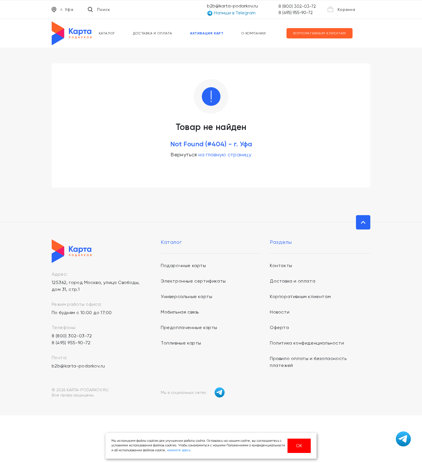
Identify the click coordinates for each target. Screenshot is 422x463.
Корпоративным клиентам (319, 33)
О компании (253, 33)
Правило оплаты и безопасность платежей (308, 362)
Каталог (107, 33)
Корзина (346, 9)
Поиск (103, 9)
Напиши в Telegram (234, 12)
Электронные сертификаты (193, 281)
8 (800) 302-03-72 (297, 6)
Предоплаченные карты (189, 327)
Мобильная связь (180, 312)
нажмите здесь (178, 450)
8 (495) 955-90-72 (295, 12)
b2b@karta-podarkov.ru (232, 6)
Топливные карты (181, 343)
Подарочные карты (183, 265)
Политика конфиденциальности (307, 343)
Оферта (279, 327)
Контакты (281, 265)
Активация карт (207, 33)
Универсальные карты (186, 296)
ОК (299, 445)
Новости (279, 312)
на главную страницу (224, 154)
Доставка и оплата (152, 33)
